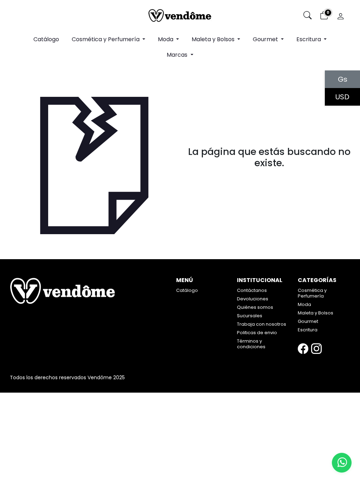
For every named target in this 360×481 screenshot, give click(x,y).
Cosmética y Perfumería (312, 293)
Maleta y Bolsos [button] (214, 39)
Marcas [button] (178, 55)
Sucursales (249, 315)
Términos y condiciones (251, 344)
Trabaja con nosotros (261, 324)
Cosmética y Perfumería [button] (106, 39)
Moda (304, 304)
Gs (342, 79)
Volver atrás (269, 178)
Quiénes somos (255, 307)
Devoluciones (252, 298)
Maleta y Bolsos (315, 313)
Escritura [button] (309, 39)
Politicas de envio (257, 332)
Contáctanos (252, 290)
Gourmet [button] (266, 39)
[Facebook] (303, 349)
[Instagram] (316, 349)
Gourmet (308, 321)
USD (342, 97)
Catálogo (46, 39)
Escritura (307, 329)
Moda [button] (166, 39)
